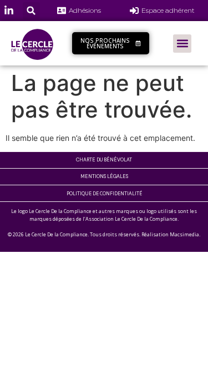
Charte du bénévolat (104, 159)
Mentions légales (104, 176)
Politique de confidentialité (104, 193)
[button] (31, 10)
